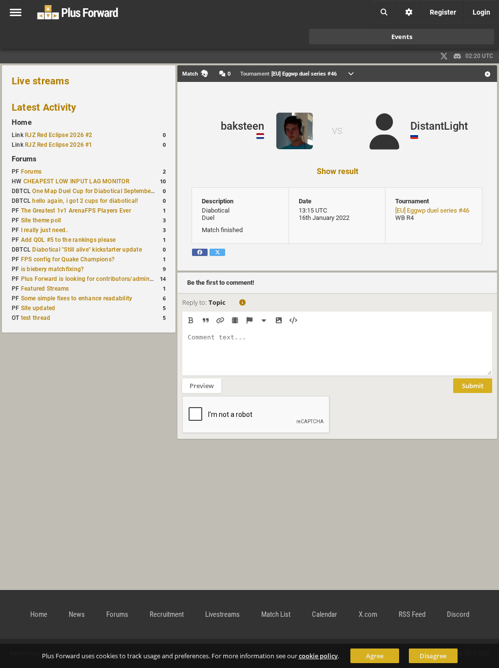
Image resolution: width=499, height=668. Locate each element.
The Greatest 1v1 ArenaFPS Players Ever (76, 210)
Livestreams (222, 614)
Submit (472, 385)
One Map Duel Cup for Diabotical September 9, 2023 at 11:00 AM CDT (128, 191)
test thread (36, 317)
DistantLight (439, 126)
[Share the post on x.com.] (217, 252)
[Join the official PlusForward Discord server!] (457, 56)
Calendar (324, 614)
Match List (275, 614)
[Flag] (249, 320)
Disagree (433, 655)
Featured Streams (45, 288)
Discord (458, 614)
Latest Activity (44, 107)
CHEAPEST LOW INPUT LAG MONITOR (76, 181)
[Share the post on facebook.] (200, 252)
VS (337, 131)
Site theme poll (41, 220)
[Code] (293, 320)
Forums (24, 159)
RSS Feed (412, 614)
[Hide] (263, 320)
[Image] (278, 320)
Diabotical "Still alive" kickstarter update (86, 249)
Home (22, 122)
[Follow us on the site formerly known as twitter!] (444, 56)
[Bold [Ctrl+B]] (190, 320)
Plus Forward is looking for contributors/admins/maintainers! (105, 278)
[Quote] (205, 320)
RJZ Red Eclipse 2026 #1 (59, 144)
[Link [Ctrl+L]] (220, 320)
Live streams (40, 81)
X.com (368, 614)
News (77, 614)
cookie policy (318, 655)
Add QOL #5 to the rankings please (68, 239)
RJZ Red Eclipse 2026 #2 (59, 135)
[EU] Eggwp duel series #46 (432, 210)
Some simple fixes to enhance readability (77, 298)
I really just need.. (45, 230)
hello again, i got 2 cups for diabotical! (85, 200)
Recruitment (167, 614)
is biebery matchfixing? (52, 269)
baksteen (242, 126)
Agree (375, 655)
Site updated (38, 308)
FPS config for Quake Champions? (68, 259)
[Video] (234, 320)
